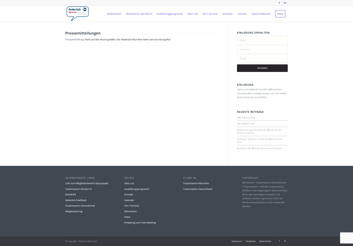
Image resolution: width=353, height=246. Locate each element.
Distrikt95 (70, 194)
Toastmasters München (196, 183)
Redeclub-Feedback (76, 200)
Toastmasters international (80, 205)
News (127, 216)
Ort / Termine (131, 205)
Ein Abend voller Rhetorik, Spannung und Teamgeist (259, 148)
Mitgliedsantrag (73, 211)
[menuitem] (114, 14)
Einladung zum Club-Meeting (140, 222)
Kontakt (128, 194)
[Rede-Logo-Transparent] (77, 14)
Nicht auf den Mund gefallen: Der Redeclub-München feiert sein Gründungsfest (128, 39)
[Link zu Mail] (285, 3)
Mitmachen (130, 211)
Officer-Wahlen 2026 (245, 123)
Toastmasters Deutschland (197, 189)
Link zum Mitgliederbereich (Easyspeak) (86, 183)
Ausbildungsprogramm (136, 189)
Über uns (129, 183)
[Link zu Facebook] (279, 3)
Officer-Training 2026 (246, 117)
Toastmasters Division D (78, 189)
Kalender (129, 200)
